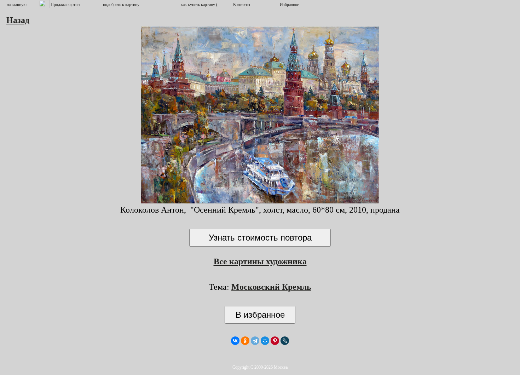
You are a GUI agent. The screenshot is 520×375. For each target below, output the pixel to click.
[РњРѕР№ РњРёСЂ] (265, 340)
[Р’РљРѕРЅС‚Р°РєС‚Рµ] (235, 340)
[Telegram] (255, 340)
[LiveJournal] (285, 340)
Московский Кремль (271, 287)
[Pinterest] (275, 340)
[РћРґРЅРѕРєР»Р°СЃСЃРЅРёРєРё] (245, 340)
